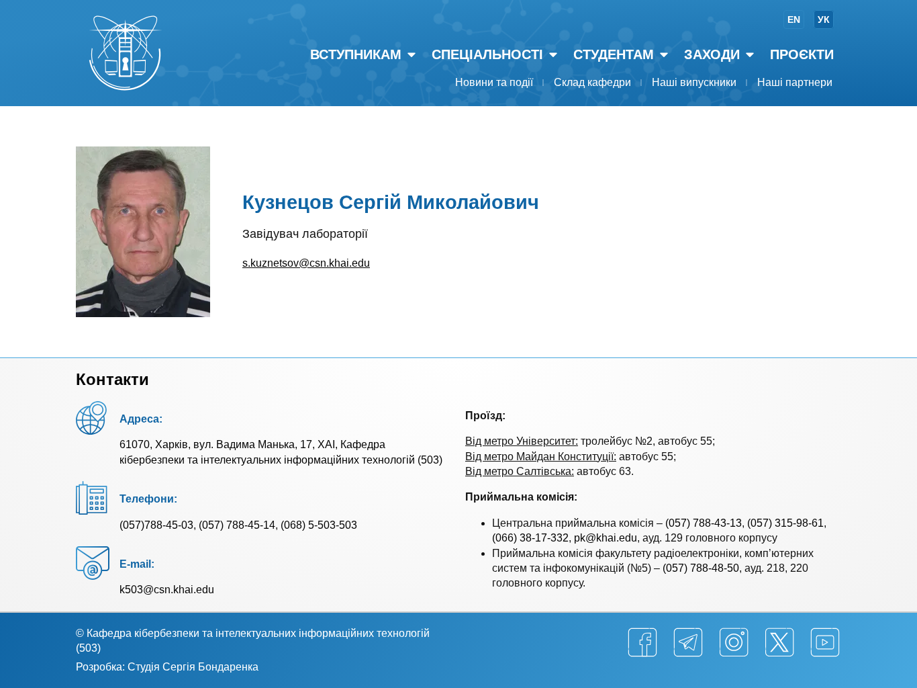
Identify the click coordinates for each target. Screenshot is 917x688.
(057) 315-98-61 (785, 523)
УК (824, 19)
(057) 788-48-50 (701, 568)
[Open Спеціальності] (553, 54)
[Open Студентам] (664, 54)
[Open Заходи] (750, 54)
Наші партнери (794, 82)
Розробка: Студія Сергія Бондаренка (167, 667)
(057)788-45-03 (156, 525)
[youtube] (825, 642)
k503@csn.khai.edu (166, 589)
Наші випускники (694, 82)
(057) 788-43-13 (703, 523)
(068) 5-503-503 (319, 525)
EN (793, 19)
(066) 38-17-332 (530, 538)
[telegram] (688, 642)
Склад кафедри (592, 82)
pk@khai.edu (605, 538)
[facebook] (642, 642)
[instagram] (734, 642)
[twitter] (779, 642)
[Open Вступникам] (411, 54)
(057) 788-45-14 (237, 525)
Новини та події (494, 82)
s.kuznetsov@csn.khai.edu (306, 263)
